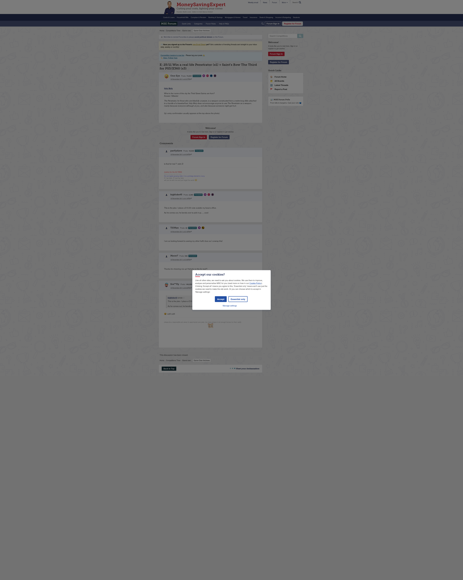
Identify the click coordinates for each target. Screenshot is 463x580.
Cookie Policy (255, 283)
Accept (220, 299)
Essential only (238, 299)
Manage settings (230, 305)
